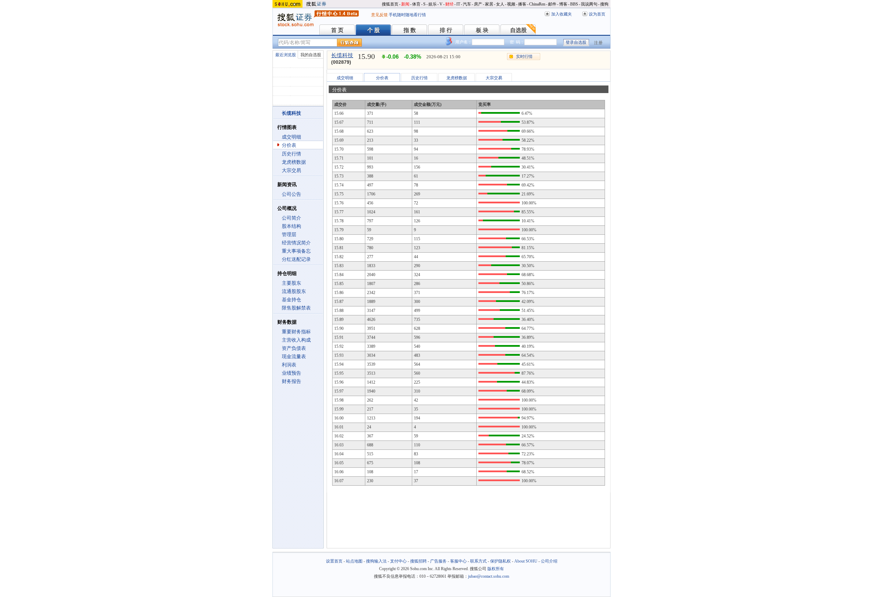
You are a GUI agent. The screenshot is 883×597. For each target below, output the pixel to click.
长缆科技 (342, 55)
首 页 (337, 30)
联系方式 (478, 561)
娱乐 (432, 4)
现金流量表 (294, 356)
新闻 (405, 4)
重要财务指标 (296, 331)
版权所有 (495, 568)
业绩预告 (291, 373)
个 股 (373, 30)
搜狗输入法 (376, 561)
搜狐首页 (390, 4)
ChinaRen (537, 4)
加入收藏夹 (561, 14)
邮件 (552, 4)
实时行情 (524, 56)
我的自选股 (310, 54)
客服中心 (458, 561)
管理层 (289, 234)
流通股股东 (294, 291)
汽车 (467, 4)
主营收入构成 (296, 340)
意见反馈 (379, 14)
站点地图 (354, 561)
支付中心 (398, 561)
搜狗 (604, 4)
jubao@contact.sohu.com (488, 576)
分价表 (289, 145)
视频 (511, 4)
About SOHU (525, 561)
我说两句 (589, 4)
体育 (416, 4)
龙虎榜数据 (294, 162)
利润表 (289, 364)
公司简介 (291, 218)
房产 (478, 4)
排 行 (446, 30)
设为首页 (597, 14)
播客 (522, 4)
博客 (563, 4)
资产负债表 (294, 348)
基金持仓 (291, 299)
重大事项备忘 (296, 251)
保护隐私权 (500, 561)
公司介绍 (549, 561)
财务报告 (291, 381)
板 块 (482, 30)
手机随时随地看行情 (407, 14)
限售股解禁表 (296, 308)
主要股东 (291, 283)
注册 (598, 42)
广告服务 (438, 561)
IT (458, 4)
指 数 (410, 30)
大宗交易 (291, 170)
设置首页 (334, 561)
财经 (449, 4)
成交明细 (291, 137)
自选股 (518, 30)
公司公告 (291, 194)
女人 (500, 4)
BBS (574, 4)
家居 (489, 4)
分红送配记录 (296, 259)
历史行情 (291, 153)
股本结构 (291, 226)
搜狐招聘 (418, 561)
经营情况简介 (296, 242)
